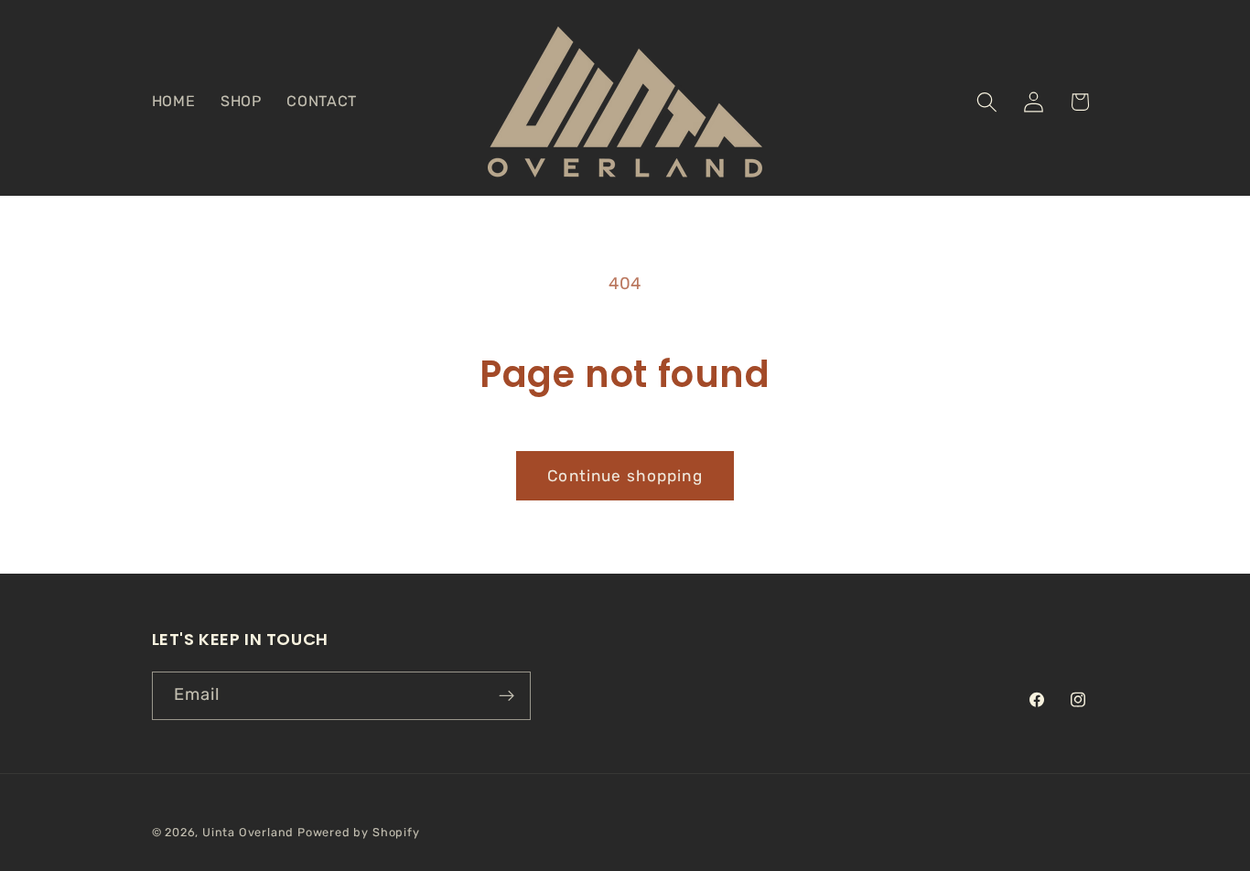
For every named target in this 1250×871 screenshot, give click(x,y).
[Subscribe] (506, 696)
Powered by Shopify (358, 832)
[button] (987, 102)
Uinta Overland (248, 832)
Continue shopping (625, 476)
